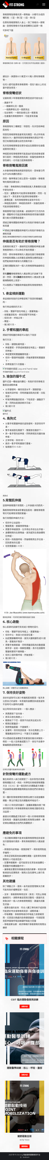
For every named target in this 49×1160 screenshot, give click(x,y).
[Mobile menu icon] (43, 4)
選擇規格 (24, 1146)
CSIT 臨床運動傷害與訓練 (24, 999)
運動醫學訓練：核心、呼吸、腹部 (24, 1068)
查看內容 (24, 1007)
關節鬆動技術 (25, 1136)
